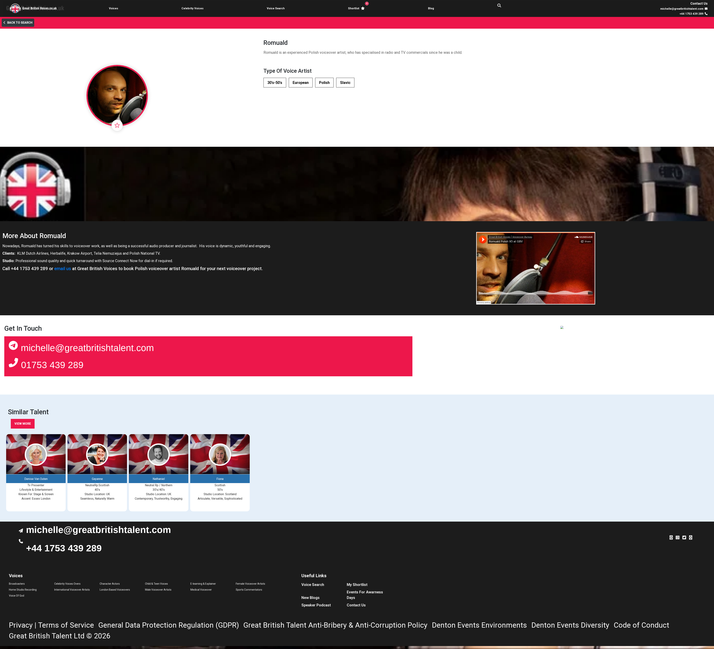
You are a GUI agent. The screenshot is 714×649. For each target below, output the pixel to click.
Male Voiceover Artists (158, 589)
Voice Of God (16, 595)
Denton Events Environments (479, 625)
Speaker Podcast (316, 605)
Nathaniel (159, 479)
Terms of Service (66, 625)
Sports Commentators (249, 589)
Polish (324, 82)
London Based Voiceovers (115, 589)
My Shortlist (357, 584)
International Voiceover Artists (72, 589)
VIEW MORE (23, 423)
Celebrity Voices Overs (67, 583)
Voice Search (276, 8)
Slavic (345, 82)
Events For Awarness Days (365, 595)
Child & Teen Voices (156, 583)
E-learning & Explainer (203, 583)
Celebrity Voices (192, 8)
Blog (431, 8)
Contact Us (698, 3)
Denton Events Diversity (570, 625)
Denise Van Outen (36, 479)
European (301, 82)
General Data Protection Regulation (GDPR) (168, 625)
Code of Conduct (641, 625)
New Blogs (310, 597)
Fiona (219, 479)
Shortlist (357, 6)
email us (62, 268)
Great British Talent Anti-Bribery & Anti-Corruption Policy (335, 625)
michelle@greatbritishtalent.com (87, 347)
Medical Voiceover (201, 589)
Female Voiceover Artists (250, 583)
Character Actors (110, 583)
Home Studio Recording (23, 589)
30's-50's (274, 82)
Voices (113, 8)
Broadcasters (17, 583)
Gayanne (97, 479)
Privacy (21, 625)
